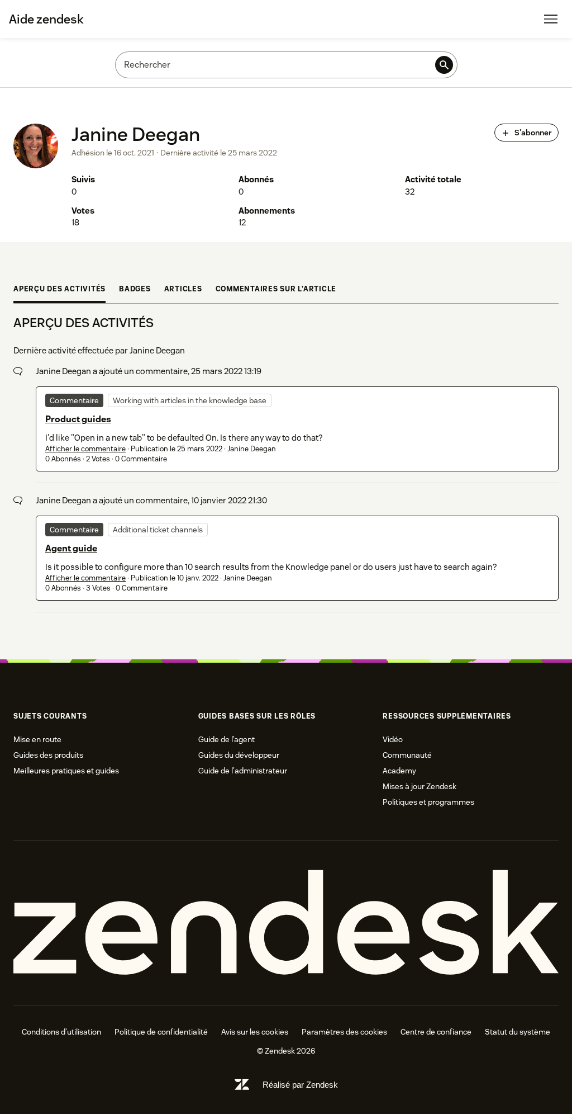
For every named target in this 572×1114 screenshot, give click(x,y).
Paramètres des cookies (344, 1032)
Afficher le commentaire (85, 449)
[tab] (59, 290)
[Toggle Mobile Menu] (550, 19)
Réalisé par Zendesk (300, 1084)
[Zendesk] (286, 923)
